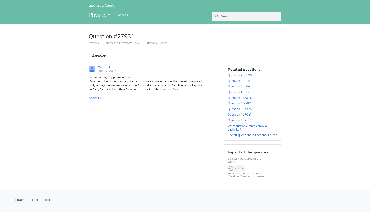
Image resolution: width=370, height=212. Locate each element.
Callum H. (105, 67)
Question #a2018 (240, 98)
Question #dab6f (239, 120)
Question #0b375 (240, 109)
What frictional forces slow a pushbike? (247, 128)
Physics (98, 14)
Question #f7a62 (239, 103)
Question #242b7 (240, 81)
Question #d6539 (240, 75)
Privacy (20, 199)
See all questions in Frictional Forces (252, 135)
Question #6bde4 (240, 86)
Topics (122, 15)
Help (47, 199)
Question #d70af (239, 114)
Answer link (97, 98)
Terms (34, 199)
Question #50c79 (240, 92)
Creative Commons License (246, 176)
